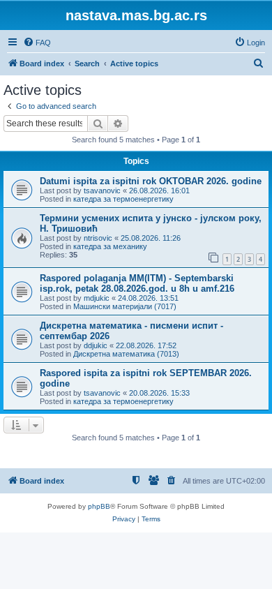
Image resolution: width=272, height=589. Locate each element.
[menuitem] (37, 42)
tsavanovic (102, 190)
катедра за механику (110, 246)
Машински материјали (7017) (124, 306)
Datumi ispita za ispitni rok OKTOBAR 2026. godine (151, 181)
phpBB (99, 506)
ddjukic (95, 345)
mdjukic (96, 298)
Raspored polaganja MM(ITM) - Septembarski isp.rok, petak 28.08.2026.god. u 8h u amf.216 (137, 283)
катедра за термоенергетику (123, 199)
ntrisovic (98, 238)
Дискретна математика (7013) (126, 354)
